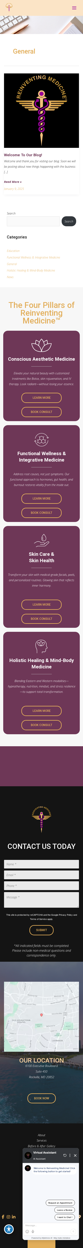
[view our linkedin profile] (13, 1217)
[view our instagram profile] (8, 1217)
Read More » (13, 181)
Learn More (42, 398)
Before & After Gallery (41, 1146)
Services (42, 1140)
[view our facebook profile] (3, 1217)
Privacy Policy (66, 914)
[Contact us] (79, 1216)
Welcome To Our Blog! (23, 155)
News (10, 277)
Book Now (41, 1098)
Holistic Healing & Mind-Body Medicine (31, 270)
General (12, 264)
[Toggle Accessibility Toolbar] (9, 1229)
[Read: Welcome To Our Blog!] (41, 110)
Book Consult (41, 412)
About (41, 1135)
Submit (41, 930)
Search (11, 213)
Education (13, 251)
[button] (41, 398)
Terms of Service (38, 918)
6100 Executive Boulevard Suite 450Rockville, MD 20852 (41, 1071)
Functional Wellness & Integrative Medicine (33, 257)
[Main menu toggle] (74, 8)
